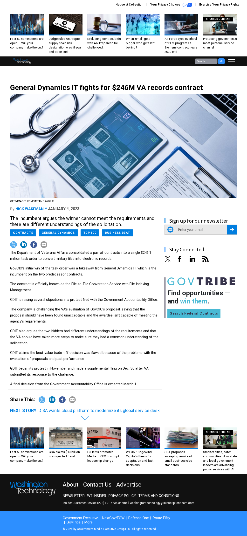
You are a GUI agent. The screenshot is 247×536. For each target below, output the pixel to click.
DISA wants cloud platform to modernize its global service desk (99, 410)
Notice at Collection (129, 4)
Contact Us (97, 484)
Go (221, 61)
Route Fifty (161, 518)
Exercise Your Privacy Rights (219, 4)
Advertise (128, 484)
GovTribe (74, 522)
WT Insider (96, 496)
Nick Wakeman (29, 209)
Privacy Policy (122, 496)
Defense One (138, 518)
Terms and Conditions (158, 496)
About (70, 484)
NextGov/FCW (113, 518)
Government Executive (80, 518)
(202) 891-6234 (107, 503)
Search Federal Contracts (194, 313)
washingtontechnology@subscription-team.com (162, 503)
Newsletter (74, 496)
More (88, 522)
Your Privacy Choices (165, 4)
